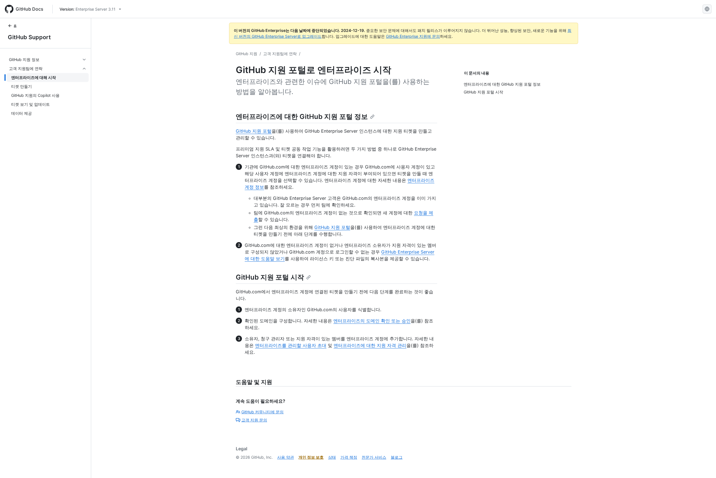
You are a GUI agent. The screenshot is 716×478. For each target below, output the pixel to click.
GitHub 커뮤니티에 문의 (262, 411)
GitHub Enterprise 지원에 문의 (413, 36)
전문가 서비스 (374, 457)
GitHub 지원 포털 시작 (270, 277)
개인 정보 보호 (311, 457)
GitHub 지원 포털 (254, 131)
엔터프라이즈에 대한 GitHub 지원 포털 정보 (302, 117)
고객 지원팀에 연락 (280, 53)
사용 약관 (285, 457)
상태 (332, 457)
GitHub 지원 (246, 53)
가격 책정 (348, 457)
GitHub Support (29, 37)
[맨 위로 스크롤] (703, 465)
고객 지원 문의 (254, 420)
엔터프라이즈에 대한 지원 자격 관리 (370, 345)
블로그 (396, 457)
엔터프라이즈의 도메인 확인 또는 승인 (372, 321)
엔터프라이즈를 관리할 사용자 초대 (290, 345)
